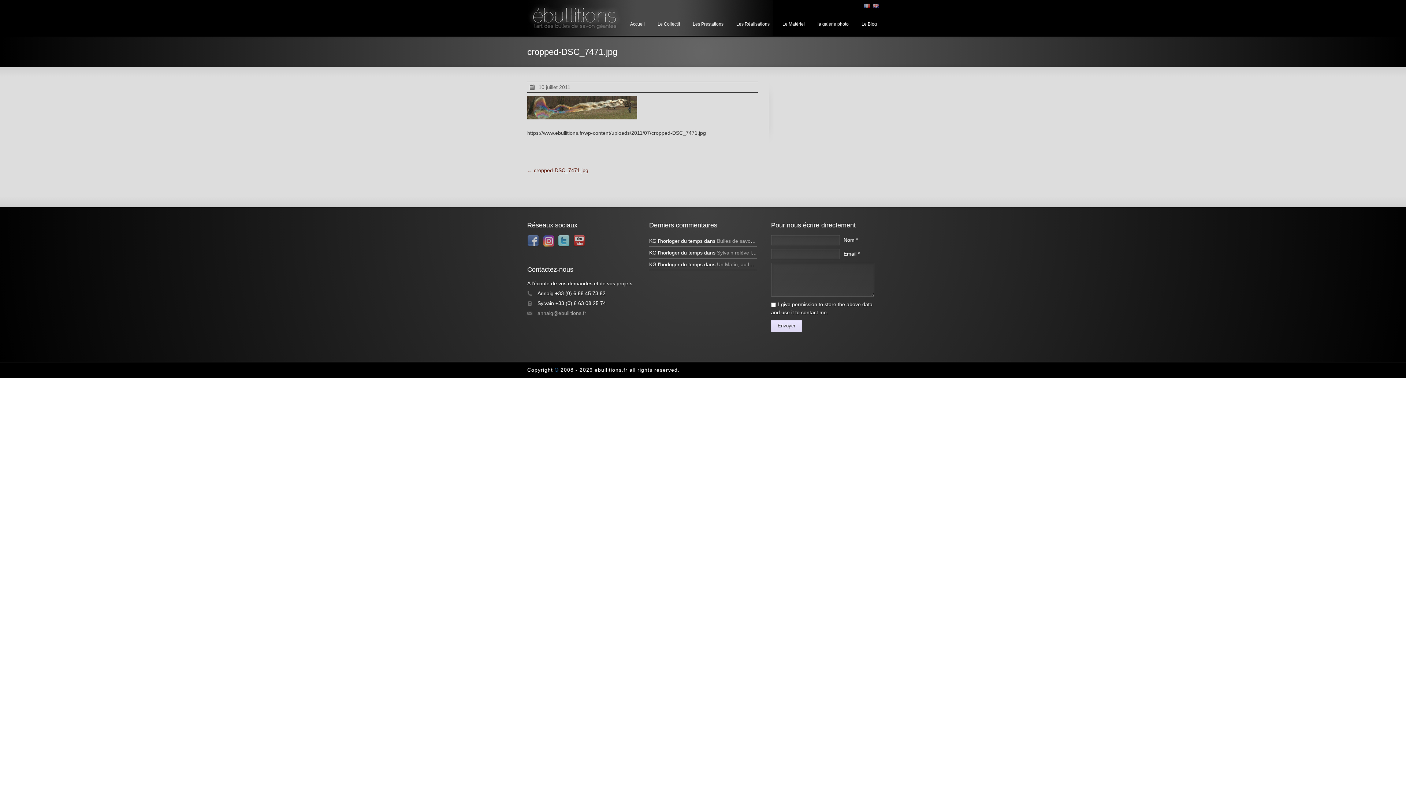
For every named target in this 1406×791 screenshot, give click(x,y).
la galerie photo (833, 24)
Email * (852, 254)
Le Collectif (669, 24)
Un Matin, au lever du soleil (748, 264)
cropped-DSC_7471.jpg (557, 170)
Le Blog (869, 24)
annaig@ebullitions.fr (562, 313)
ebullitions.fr (611, 370)
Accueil (637, 24)
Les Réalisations (753, 24)
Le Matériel (793, 24)
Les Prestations (708, 24)
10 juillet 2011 (554, 87)
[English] (876, 6)
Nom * (851, 240)
